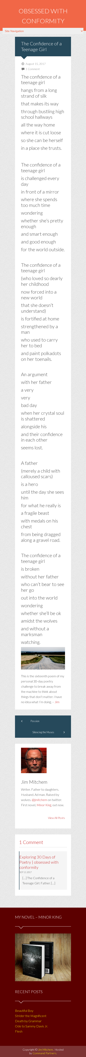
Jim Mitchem (45, 1049)
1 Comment (33, 69)
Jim (57, 702)
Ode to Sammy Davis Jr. (31, 1026)
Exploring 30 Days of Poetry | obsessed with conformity (38, 862)
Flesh (18, 1031)
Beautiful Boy (24, 1010)
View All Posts (56, 818)
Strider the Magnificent (30, 1016)
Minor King (44, 805)
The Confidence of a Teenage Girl (41, 46)
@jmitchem (39, 800)
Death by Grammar (28, 1021)
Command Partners (44, 1053)
